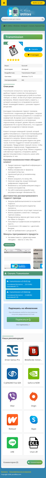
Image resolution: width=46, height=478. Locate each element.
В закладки (34, 55)
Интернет (24, 26)
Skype (33, 429)
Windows (17, 26)
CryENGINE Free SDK (12, 383)
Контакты (4, 472)
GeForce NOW (34, 383)
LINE (12, 452)
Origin (33, 406)
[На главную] (23, 11)
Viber (12, 406)
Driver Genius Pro (12, 360)
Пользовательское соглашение (20, 472)
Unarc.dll (34, 452)
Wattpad (12, 429)
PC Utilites (8, 26)
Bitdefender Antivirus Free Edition (34, 360)
